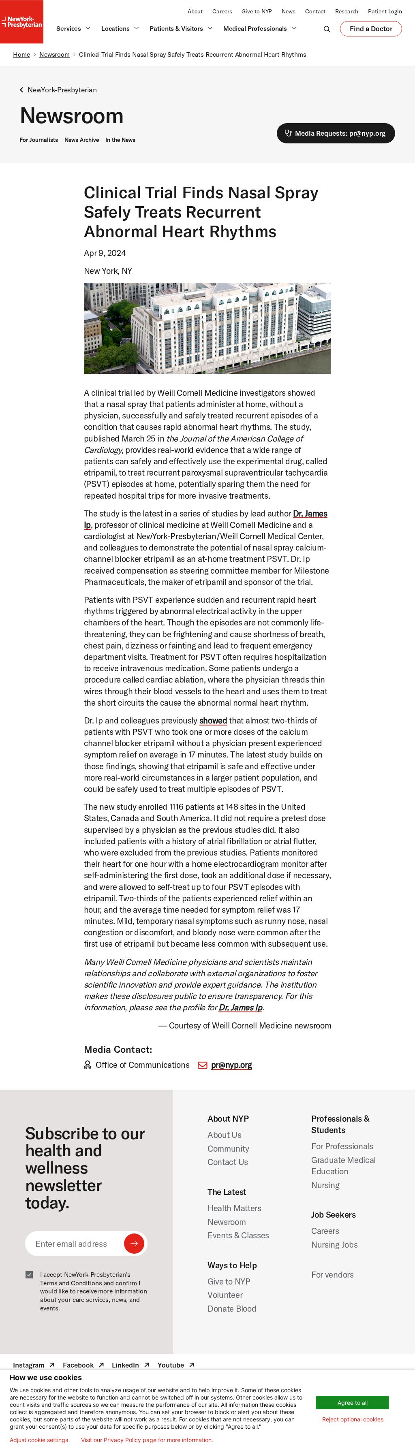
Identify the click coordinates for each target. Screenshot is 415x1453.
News (288, 11)
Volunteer (225, 1294)
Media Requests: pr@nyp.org (340, 133)
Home (21, 54)
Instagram (34, 1366)
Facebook (84, 1366)
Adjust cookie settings (39, 1440)
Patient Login (385, 11)
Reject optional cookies (352, 1419)
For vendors (332, 1274)
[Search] (327, 29)
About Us (225, 1134)
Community (228, 1148)
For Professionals (342, 1146)
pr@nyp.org (231, 1064)
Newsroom (54, 54)
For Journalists (38, 139)
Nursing (325, 1185)
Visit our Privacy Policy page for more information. (147, 1440)
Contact (315, 11)
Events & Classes (238, 1235)
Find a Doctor (371, 30)
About (195, 11)
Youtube (177, 1366)
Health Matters (234, 1208)
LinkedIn (131, 1366)
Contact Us (228, 1161)
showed (213, 720)
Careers (222, 11)
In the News (120, 139)
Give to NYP (257, 11)
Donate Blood (232, 1308)
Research (346, 11)
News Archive (81, 139)
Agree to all (353, 1402)
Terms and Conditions (71, 1283)
